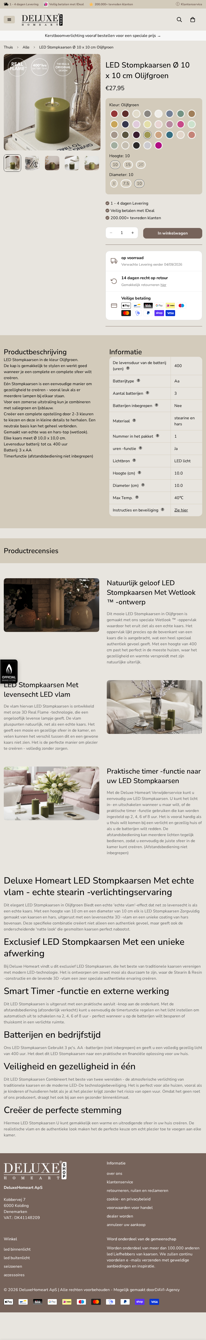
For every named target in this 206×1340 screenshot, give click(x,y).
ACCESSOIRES (14, 1275)
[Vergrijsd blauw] (147, 145)
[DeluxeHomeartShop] (42, 19)
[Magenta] (181, 124)
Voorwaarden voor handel (130, 1207)
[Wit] (158, 114)
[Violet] (158, 145)
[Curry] (114, 124)
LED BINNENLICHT (17, 1249)
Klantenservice (120, 1182)
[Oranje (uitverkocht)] (158, 135)
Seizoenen (13, 1266)
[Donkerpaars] (136, 135)
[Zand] (125, 145)
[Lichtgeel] (147, 124)
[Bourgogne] (125, 114)
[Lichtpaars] (170, 124)
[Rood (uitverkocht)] (192, 135)
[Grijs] (147, 114)
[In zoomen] (89, 64)
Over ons (114, 1173)
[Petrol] (170, 135)
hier (163, 284)
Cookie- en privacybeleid (128, 1199)
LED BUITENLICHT (17, 1258)
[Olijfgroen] (147, 135)
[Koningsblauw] (125, 124)
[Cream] (136, 114)
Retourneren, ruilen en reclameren (137, 1190)
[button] (192, 19)
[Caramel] (192, 114)
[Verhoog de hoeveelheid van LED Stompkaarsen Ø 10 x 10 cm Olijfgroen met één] (132, 232)
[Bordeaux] (114, 114)
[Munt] (192, 124)
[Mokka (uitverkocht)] (114, 135)
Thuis (8, 47)
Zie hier (181, 510)
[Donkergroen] (125, 135)
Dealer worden (120, 1216)
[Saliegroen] (114, 145)
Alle (26, 47)
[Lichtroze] (158, 124)
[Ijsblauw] (170, 114)
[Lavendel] (136, 124)
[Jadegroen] (181, 114)
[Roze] (181, 135)
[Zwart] (136, 145)
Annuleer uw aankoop (126, 1225)
